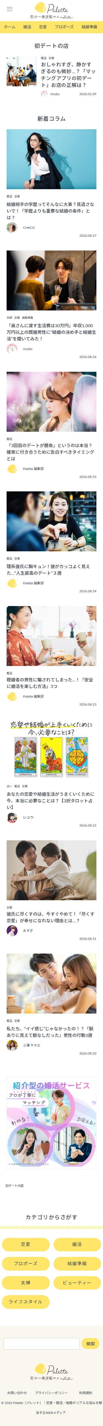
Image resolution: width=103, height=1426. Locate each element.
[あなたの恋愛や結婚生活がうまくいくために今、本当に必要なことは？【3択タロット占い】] (51, 775)
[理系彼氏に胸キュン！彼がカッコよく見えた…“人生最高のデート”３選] (51, 547)
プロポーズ (64, 27)
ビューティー (77, 1283)
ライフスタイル (26, 1302)
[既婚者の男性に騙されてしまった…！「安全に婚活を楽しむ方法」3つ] (51, 662)
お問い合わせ (17, 1393)
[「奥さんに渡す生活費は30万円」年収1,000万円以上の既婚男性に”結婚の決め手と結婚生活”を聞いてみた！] (51, 306)
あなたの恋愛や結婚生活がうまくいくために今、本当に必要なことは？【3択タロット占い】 (50, 801)
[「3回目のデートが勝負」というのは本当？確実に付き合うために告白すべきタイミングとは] (51, 427)
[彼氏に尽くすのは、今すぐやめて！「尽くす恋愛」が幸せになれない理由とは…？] (51, 896)
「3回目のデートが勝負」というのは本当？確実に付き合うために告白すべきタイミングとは (50, 452)
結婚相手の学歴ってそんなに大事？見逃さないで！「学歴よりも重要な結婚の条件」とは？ (50, 211)
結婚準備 (89, 27)
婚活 (27, 27)
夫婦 (26, 1283)
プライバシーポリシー (51, 1393)
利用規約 (85, 1393)
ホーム (9, 27)
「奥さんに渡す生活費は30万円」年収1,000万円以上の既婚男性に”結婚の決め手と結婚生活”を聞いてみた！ (51, 332)
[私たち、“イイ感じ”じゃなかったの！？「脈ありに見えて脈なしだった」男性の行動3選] (51, 1009)
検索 (90, 1344)
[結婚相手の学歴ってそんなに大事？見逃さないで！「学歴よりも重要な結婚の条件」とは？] (51, 185)
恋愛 (43, 27)
